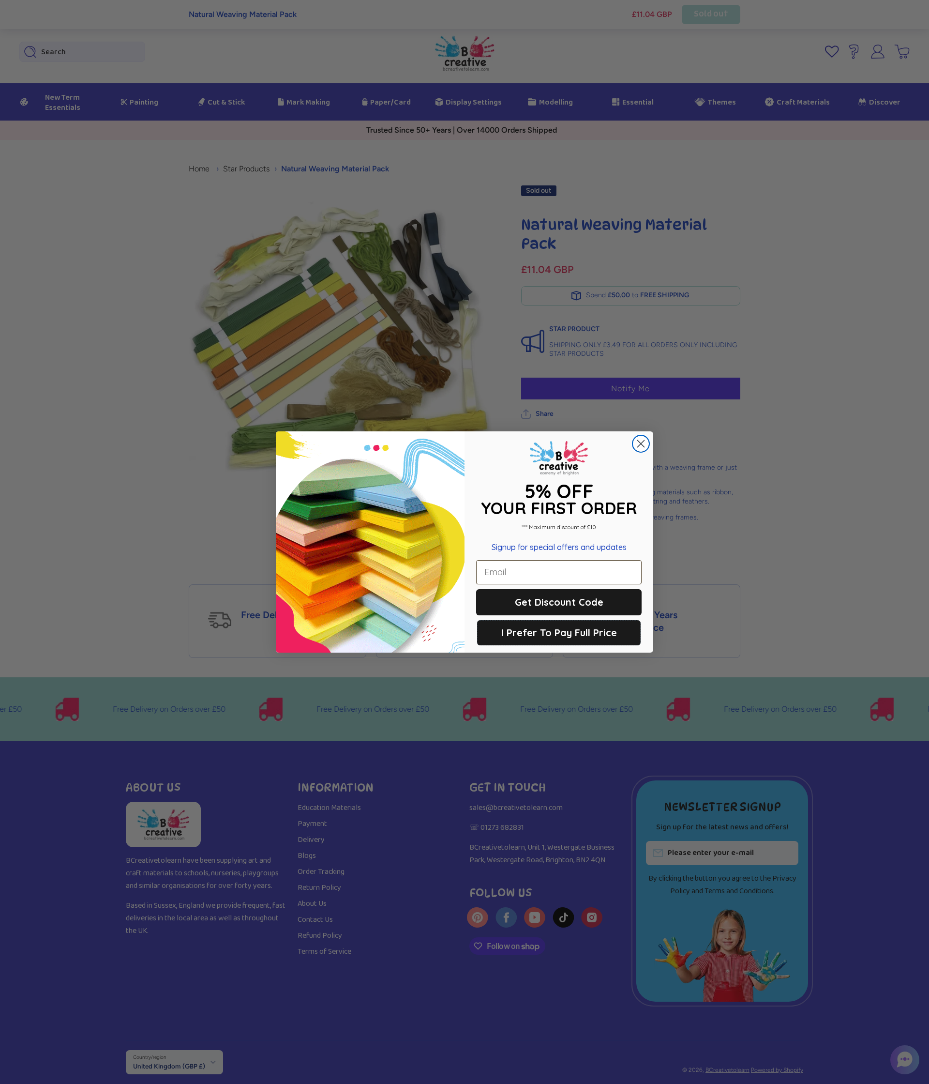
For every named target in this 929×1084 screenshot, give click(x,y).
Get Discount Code (559, 602)
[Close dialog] (640, 443)
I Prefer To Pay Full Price (559, 632)
